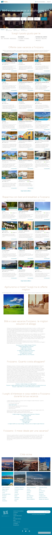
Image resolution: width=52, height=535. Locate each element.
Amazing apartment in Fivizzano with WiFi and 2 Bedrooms (30, 82)
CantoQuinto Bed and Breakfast (41, 250)
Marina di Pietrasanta (31, 487)
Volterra (28, 494)
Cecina (3, 499)
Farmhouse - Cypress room (24, 230)
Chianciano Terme (43, 487)
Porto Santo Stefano (19, 489)
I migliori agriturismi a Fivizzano (26, 351)
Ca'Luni (3, 211)
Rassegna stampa (17, 518)
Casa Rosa (21, 62)
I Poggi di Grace (22, 250)
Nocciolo (4, 121)
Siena (40, 489)
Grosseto (16, 499)
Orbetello (29, 490)
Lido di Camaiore (6, 487)
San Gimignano (30, 495)
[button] (22, 531)
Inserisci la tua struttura (18, 511)
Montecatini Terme (6, 494)
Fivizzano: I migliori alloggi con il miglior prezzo (26, 384)
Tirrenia (16, 492)
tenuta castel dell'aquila (23, 211)
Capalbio (16, 490)
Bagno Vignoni (5, 489)
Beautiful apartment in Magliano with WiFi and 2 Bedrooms (30, 160)
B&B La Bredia (5, 230)
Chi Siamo (15, 512)
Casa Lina (4, 82)
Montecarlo (4, 490)
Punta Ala (17, 494)
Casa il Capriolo (38, 121)
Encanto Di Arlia (38, 211)
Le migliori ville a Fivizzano (26, 353)
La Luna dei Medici (5, 250)
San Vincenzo (42, 490)
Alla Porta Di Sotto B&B (39, 230)
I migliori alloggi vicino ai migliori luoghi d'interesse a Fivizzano (26, 414)
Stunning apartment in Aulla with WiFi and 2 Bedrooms (12, 62)
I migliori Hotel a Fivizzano (26, 349)
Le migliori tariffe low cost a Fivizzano (26, 354)
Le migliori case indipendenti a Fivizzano (26, 350)
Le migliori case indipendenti (26, 419)
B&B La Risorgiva (22, 270)
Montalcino (41, 494)
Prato (16, 500)
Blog (14, 520)
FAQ (14, 517)
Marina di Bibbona (31, 499)
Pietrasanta (17, 497)
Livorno (28, 489)
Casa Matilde (21, 101)
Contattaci (15, 523)
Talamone (41, 492)
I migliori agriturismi (26, 421)
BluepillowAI (16, 525)
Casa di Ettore (38, 62)
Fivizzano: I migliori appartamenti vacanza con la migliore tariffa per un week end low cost (26, 385)
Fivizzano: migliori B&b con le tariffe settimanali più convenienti (26, 386)
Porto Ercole (29, 497)
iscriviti (47, 511)
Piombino (4, 495)
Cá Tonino (4, 101)
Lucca (3, 492)
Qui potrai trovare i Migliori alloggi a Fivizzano (26, 345)
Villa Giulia (37, 270)
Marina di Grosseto (43, 497)
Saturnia (28, 492)
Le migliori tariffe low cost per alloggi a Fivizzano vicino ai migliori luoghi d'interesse (26, 423)
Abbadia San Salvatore (44, 499)
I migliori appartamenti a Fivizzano (26, 346)
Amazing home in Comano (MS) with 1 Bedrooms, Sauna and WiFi (31, 121)
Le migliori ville (26, 422)
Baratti (16, 495)
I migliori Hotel (26, 418)
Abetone (4, 497)
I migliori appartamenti (26, 415)
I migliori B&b (26, 417)
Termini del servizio (17, 515)
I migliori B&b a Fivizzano (26, 347)
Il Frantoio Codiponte (6, 180)
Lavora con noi (16, 521)
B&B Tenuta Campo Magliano (8, 270)
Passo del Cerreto (13, 404)
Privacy (14, 514)
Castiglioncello (42, 495)
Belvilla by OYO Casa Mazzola (24, 180)
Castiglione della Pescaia (20, 487)
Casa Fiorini (37, 101)
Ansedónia (4, 500)
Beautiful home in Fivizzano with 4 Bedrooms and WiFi (12, 160)
